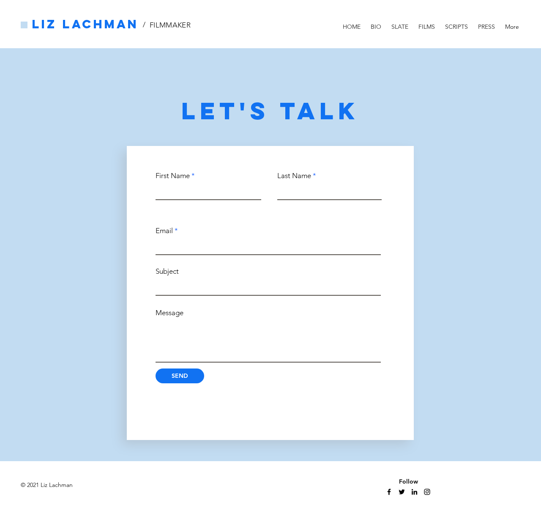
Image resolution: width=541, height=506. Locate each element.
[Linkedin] (414, 492)
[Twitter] (402, 492)
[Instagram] (427, 492)
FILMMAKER (170, 25)
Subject (167, 271)
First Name (173, 175)
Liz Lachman (85, 24)
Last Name (294, 175)
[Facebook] (389, 492)
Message (169, 312)
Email (164, 230)
